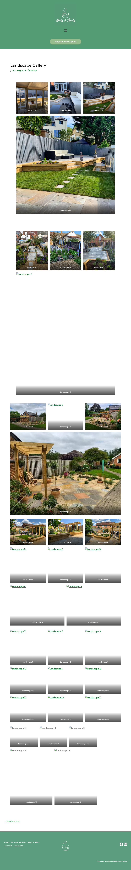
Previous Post (12, 821)
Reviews (22, 842)
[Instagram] (125, 844)
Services (14, 842)
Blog (29, 842)
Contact (8, 846)
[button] (65, 30)
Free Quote (18, 846)
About (6, 842)
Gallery (36, 842)
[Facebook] (121, 844)
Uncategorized (19, 70)
